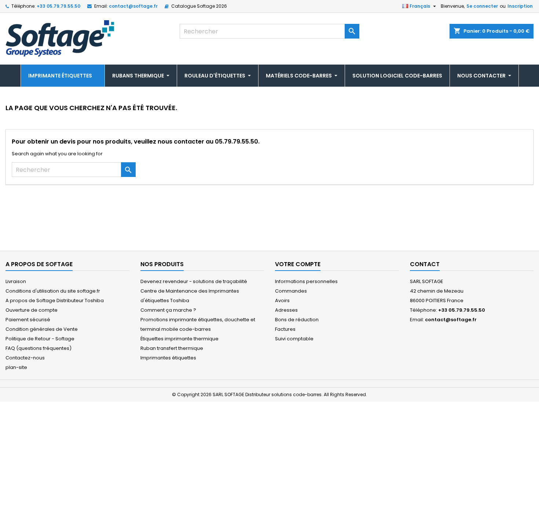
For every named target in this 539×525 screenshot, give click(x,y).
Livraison (16, 281)
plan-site (16, 367)
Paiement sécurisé (28, 319)
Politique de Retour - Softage (40, 338)
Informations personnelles (306, 281)
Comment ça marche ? (168, 310)
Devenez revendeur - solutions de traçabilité (193, 281)
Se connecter (482, 6)
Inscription (520, 6)
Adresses (286, 310)
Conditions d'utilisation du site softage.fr (53, 290)
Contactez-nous (25, 357)
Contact (425, 264)
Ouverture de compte (32, 310)
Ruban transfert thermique (171, 348)
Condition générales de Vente (42, 329)
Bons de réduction (297, 319)
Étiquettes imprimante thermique (179, 338)
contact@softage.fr (133, 6)
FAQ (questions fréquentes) (39, 348)
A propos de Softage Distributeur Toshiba (55, 300)
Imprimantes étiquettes (168, 357)
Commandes (291, 290)
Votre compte (297, 264)
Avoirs (282, 300)
